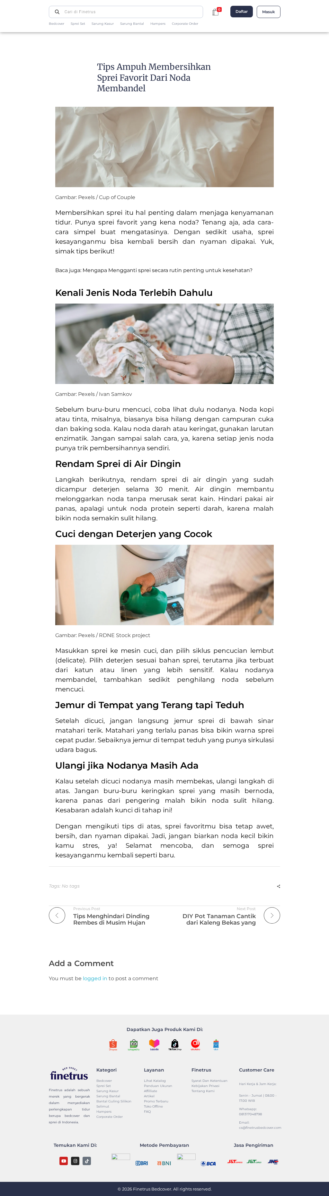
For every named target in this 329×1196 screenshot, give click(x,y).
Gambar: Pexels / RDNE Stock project (102, 635)
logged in (96, 978)
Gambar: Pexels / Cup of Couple (95, 197)
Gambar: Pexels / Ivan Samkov (93, 394)
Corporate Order (185, 24)
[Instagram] (75, 1161)
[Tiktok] (87, 1161)
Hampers (157, 24)
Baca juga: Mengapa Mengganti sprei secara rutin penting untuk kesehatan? (154, 270)
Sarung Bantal (132, 24)
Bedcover (56, 24)
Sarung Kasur (103, 24)
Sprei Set (78, 24)
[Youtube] (63, 1161)
